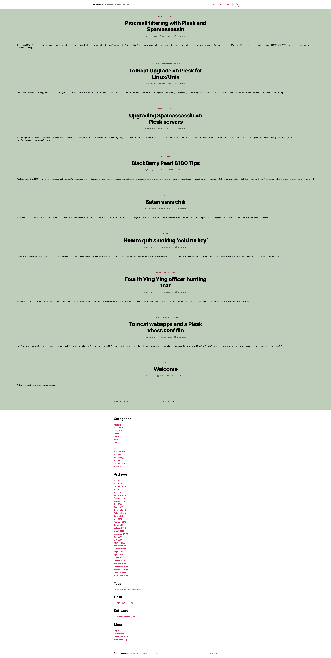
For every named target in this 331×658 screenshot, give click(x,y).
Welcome (165, 369)
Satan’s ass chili (166, 201)
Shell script (133, 589)
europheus (154, 36)
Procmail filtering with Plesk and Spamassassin (165, 26)
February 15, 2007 (167, 170)
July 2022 (118, 504)
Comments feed (121, 637)
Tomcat (177, 64)
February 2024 (120, 486)
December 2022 (121, 498)
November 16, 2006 (166, 292)
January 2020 (120, 510)
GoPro (116, 434)
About (215, 4)
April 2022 (118, 507)
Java (152, 64)
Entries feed (119, 634)
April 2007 (118, 555)
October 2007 (120, 549)
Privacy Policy (224, 4)
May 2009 (118, 540)
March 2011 (119, 531)
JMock (121, 589)
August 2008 (119, 543)
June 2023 (118, 492)
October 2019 (120, 513)
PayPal (128, 589)
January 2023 (120, 495)
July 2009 (118, 537)
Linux (116, 443)
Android (117, 425)
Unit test (139, 589)
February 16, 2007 (166, 128)
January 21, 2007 (166, 208)
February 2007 (120, 561)
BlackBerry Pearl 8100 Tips (165, 163)
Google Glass (119, 431)
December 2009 (121, 534)
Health (165, 234)
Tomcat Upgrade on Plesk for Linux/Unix (165, 73)
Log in (116, 631)
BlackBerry (165, 156)
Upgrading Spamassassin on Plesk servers (165, 118)
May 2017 (118, 519)
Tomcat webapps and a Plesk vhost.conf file (165, 327)
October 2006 (120, 573)
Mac (115, 446)
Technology (169, 16)
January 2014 (120, 525)
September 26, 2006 (166, 376)
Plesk (159, 16)
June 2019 (118, 516)
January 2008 (120, 546)
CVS (115, 589)
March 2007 (119, 558)
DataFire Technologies (125, 617)
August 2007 (119, 552)
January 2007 (120, 564)
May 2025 (118, 480)
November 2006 (121, 570)
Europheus (98, 4)
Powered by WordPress (150, 653)
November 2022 (121, 501)
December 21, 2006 (166, 247)
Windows (171, 272)
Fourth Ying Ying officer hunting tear (165, 282)
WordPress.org (120, 640)
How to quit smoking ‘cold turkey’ (165, 240)
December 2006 (121, 567)
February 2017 (120, 522)
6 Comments (182, 170)
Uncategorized (165, 362)
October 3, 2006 (166, 337)
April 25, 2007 (167, 36)
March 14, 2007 (166, 83)
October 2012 (120, 528)
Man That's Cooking (124, 603)
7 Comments (181, 36)
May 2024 (118, 483)
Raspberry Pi (119, 452)
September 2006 (121, 575)
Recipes (165, 195)
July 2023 (118, 489)
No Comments (180, 83)
